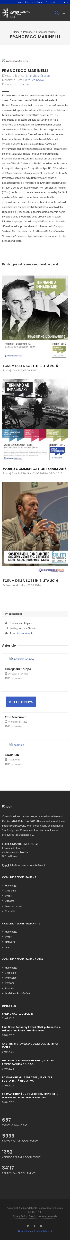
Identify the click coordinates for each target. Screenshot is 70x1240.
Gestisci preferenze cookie (43, 1216)
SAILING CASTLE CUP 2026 (17, 1013)
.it (46, 2)
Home (16, 31)
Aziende (9, 988)
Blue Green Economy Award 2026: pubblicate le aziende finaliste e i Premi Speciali (31, 1028)
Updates (9, 900)
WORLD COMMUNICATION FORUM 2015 (35, 468)
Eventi (8, 895)
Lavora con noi (13, 905)
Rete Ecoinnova (34, 80)
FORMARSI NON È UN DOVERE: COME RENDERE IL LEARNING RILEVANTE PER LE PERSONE (30, 1095)
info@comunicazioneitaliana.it (36, 1231)
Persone (28, 31)
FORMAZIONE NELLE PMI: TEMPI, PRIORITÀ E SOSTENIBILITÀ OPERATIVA (27, 1079)
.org (66, 2)
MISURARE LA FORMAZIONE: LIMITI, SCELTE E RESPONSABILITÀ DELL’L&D (28, 1062)
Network (10, 941)
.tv (59, 2)
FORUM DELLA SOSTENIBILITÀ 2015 (30, 365)
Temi (7, 947)
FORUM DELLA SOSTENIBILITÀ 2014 (30, 580)
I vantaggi (10, 977)
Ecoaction (24, 84)
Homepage (11, 885)
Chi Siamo (10, 890)
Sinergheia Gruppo (38, 75)
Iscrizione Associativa (17, 993)
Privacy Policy (20, 1216)
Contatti (10, 911)
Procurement (24, 633)
